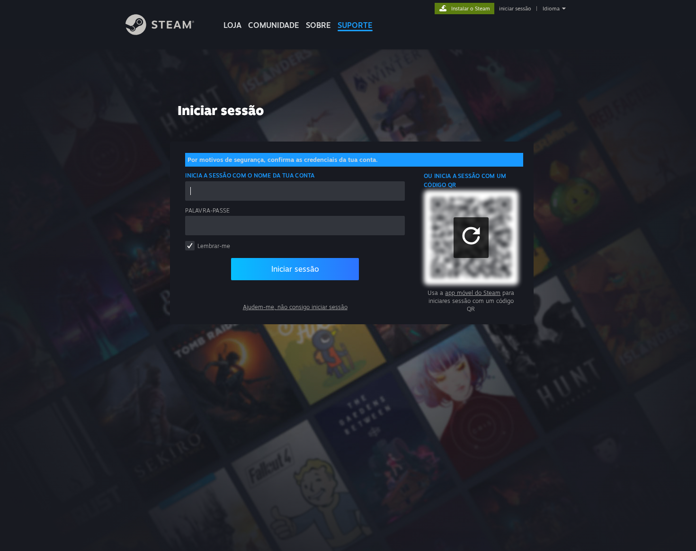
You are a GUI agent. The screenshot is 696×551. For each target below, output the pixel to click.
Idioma (551, 8)
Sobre (318, 25)
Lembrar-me (213, 245)
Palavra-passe (207, 210)
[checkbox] (190, 245)
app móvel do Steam (472, 292)
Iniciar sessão (295, 269)
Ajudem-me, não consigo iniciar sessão (295, 307)
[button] (471, 237)
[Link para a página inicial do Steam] (159, 32)
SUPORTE (355, 25)
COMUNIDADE (273, 25)
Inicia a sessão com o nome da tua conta (249, 175)
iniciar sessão (515, 8)
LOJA (232, 25)
